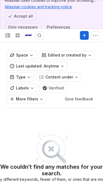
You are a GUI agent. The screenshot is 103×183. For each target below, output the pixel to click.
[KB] (28, 35)
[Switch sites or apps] (17, 35)
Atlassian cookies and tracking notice (38, 6)
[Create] (84, 35)
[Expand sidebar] (7, 35)
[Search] (39, 35)
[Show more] (95, 35)
